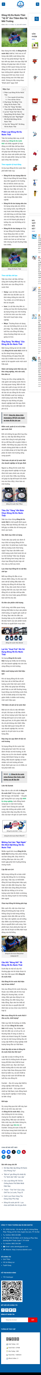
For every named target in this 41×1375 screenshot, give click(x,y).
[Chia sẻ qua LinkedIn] (4, 1157)
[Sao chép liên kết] (9, 1157)
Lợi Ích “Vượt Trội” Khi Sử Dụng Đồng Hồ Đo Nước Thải (14, 113)
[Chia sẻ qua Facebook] (4, 1152)
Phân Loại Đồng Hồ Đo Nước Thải (14, 94)
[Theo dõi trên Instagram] (7, 1310)
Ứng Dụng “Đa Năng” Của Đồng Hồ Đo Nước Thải (13, 103)
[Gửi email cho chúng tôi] (14, 1310)
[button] (3, 4)
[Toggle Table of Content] (22, 89)
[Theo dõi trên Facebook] (3, 1310)
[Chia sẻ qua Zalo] (9, 1152)
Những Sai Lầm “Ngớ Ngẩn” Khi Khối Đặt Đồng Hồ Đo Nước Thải (14, 119)
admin (24, 24)
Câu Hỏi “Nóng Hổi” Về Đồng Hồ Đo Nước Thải (14, 125)
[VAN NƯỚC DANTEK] (20, 4)
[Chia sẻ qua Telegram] (19, 1152)
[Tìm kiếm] (37, 4)
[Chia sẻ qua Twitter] (14, 1152)
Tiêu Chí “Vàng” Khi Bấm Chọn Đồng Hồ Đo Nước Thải (14, 108)
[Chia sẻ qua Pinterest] (24, 1152)
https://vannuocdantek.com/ (22, 1250)
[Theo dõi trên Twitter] (10, 1310)
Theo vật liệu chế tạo (14, 99)
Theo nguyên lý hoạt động (16, 97)
